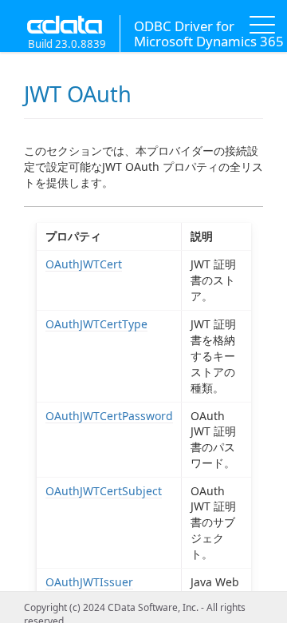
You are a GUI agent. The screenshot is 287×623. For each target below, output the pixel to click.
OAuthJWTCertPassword (109, 415)
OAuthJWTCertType (96, 323)
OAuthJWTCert (83, 264)
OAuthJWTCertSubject (103, 490)
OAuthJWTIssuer (89, 581)
